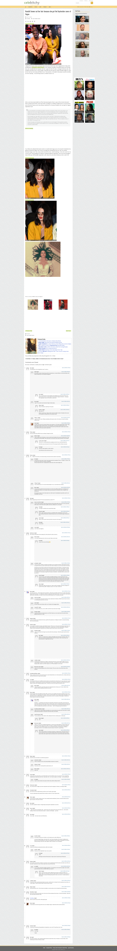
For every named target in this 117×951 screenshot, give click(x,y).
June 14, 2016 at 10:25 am (66, 861)
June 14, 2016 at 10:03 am (65, 409)
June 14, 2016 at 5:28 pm (65, 929)
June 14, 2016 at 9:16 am (65, 602)
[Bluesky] (78, 7)
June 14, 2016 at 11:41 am (66, 886)
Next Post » (68, 330)
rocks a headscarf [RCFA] (47, 348)
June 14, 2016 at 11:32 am (65, 487)
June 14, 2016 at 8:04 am (66, 789)
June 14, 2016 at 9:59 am (66, 845)
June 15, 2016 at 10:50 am (65, 394)
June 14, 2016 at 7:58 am (66, 774)
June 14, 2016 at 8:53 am (65, 511)
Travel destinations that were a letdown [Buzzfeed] (49, 341)
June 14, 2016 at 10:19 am (65, 522)
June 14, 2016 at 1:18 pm (66, 897)
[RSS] (91, 7)
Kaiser (29, 18)
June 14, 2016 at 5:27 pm (65, 853)
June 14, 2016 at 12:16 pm (65, 666)
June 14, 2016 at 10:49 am (65, 435)
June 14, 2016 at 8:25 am (65, 597)
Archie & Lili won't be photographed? (81, 32)
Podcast (45, 7)
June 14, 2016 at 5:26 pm (65, 779)
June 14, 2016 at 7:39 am (65, 630)
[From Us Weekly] (29, 128)
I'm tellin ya (32, 898)
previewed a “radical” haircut (38, 67)
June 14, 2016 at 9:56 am (65, 405)
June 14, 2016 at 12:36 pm (66, 891)
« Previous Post (28, 330)
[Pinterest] (89, 7)
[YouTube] (87, 7)
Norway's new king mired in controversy (82, 23)
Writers (86, 0)
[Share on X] (28, 21)
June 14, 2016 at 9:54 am (65, 635)
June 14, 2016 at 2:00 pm (65, 611)
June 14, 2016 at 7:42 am (66, 679)
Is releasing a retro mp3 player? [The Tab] (50, 349)
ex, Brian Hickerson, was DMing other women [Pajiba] (54, 344)
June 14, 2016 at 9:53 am (65, 401)
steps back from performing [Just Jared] (50, 342)
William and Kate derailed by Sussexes (82, 49)
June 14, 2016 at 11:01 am (65, 536)
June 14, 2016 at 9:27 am (65, 685)
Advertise (91, 0)
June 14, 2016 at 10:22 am (65, 607)
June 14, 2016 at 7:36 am (66, 673)
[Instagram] (82, 7)
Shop (40, 7)
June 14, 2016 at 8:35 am (66, 814)
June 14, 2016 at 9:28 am (65, 371)
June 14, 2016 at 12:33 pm (65, 527)
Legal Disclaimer (71, 947)
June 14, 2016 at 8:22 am (65, 714)
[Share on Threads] (32, 21)
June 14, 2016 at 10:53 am (65, 768)
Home (44, 947)
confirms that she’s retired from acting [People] (53, 346)
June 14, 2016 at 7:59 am (66, 784)
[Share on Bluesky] (30, 21)
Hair (33, 18)
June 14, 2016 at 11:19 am (65, 417)
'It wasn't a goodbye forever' (80, 41)
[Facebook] (83, 7)
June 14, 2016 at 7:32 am (66, 624)
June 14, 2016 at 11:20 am (65, 866)
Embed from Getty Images (29, 23)
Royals (36, 7)
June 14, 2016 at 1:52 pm (65, 575)
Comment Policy (49, 947)
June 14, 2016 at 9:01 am (65, 517)
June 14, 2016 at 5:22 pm (65, 540)
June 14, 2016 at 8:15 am (65, 764)
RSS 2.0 (51, 355)
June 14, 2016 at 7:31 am (66, 532)
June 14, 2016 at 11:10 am (65, 440)
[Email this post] (34, 21)
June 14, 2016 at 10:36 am (66, 880)
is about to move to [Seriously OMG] (51, 345)
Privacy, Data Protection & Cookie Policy (60, 947)
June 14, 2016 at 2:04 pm (66, 925)
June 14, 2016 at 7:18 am (66, 367)
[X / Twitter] (80, 7)
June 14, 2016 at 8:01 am (65, 699)
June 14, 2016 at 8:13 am (66, 796)
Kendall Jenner (37, 18)
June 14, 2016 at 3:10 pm (65, 849)
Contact (81, 0)
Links (50, 7)
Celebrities (30, 7)
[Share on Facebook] (25, 21)
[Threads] (85, 7)
